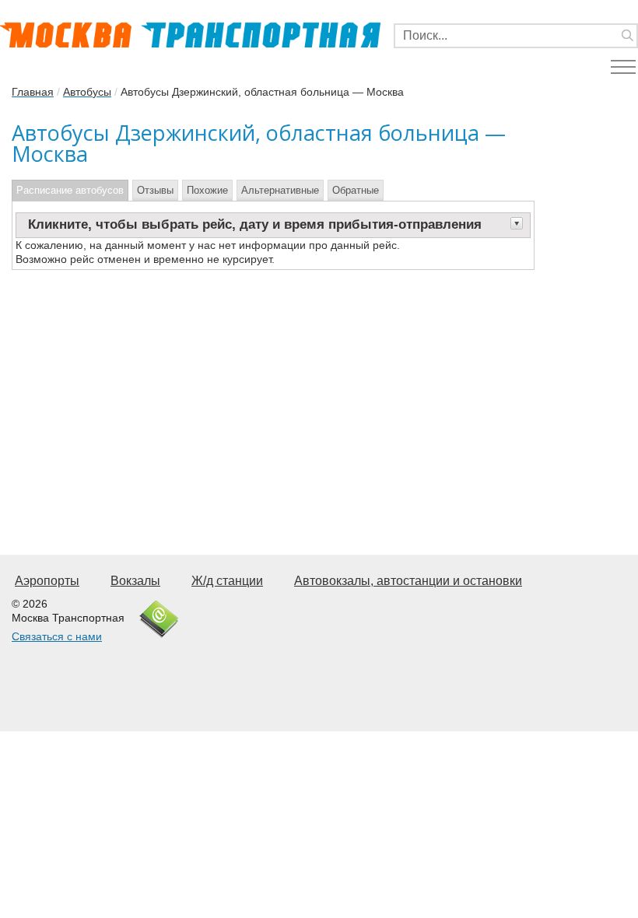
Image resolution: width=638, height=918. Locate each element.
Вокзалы (135, 580)
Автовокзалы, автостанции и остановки (408, 580)
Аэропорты (47, 580)
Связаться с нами (57, 636)
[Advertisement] (273, 394)
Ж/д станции (227, 580)
